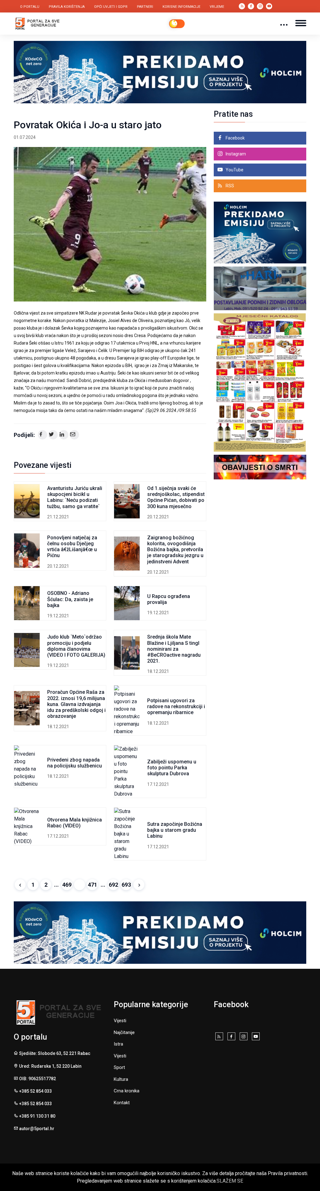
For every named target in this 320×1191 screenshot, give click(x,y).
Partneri (145, 7)
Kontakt (122, 1102)
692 (113, 884)
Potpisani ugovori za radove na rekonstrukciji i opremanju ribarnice (176, 706)
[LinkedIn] (63, 434)
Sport (119, 1067)
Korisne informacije (181, 7)
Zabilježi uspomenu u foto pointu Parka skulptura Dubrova (171, 768)
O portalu (29, 7)
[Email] (74, 434)
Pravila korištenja (67, 7)
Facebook (235, 137)
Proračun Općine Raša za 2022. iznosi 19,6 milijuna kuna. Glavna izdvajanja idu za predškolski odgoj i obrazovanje (76, 704)
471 (92, 884)
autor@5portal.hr (36, 1128)
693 (126, 884)
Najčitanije (124, 1032)
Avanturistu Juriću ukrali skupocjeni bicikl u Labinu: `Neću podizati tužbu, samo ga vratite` (74, 497)
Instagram (235, 153)
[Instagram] (243, 1037)
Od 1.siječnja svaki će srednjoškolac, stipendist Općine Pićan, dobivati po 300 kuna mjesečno (176, 497)
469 (67, 884)
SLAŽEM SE (230, 1181)
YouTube (234, 169)
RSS (229, 185)
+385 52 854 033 (35, 1091)
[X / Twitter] (53, 434)
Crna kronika (126, 1091)
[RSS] (219, 1037)
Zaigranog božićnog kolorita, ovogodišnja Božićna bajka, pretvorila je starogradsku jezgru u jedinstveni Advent (175, 550)
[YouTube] (255, 1037)
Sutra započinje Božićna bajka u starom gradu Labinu (174, 830)
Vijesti (120, 1020)
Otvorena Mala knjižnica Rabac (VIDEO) (74, 823)
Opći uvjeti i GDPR (111, 7)
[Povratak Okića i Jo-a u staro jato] (110, 224)
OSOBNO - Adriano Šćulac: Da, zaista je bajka (70, 599)
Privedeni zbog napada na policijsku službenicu (74, 763)
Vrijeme (217, 7)
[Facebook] (42, 434)
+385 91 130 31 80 (37, 1116)
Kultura (121, 1079)
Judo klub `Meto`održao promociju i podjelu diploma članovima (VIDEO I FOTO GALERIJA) (76, 646)
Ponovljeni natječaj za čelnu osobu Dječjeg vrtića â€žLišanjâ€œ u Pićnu (72, 547)
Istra (118, 1044)
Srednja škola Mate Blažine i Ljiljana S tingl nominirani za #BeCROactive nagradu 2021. (174, 649)
